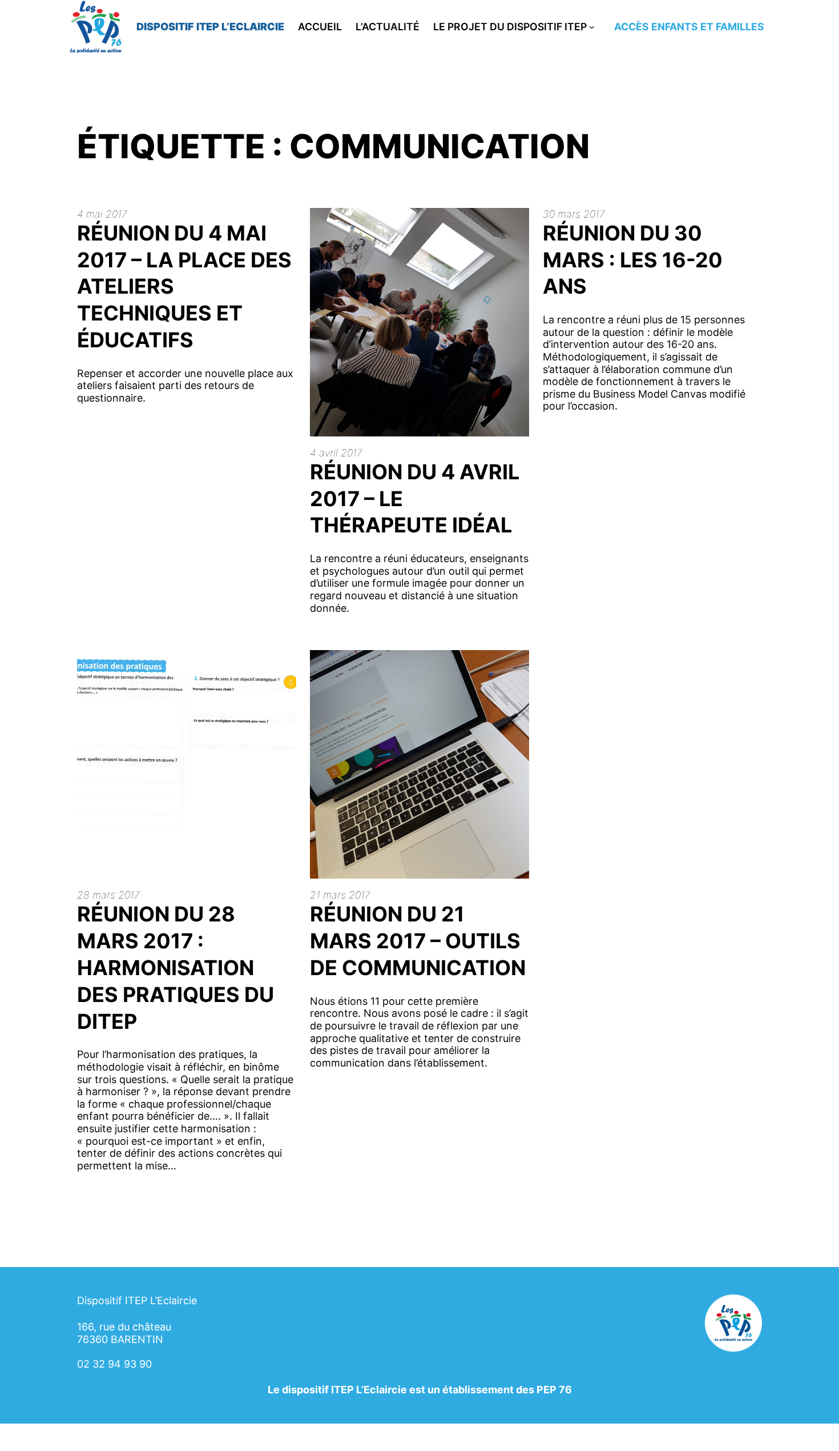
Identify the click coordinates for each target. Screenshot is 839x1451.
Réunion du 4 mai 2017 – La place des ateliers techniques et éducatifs (184, 286)
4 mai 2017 (102, 214)
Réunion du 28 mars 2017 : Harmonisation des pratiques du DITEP (175, 967)
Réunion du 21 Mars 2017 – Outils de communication (418, 940)
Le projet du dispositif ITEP (510, 27)
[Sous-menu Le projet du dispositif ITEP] (592, 27)
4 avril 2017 (336, 453)
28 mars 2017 (108, 895)
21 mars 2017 (340, 895)
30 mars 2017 (574, 214)
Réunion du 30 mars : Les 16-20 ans (633, 260)
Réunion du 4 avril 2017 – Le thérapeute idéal (414, 498)
